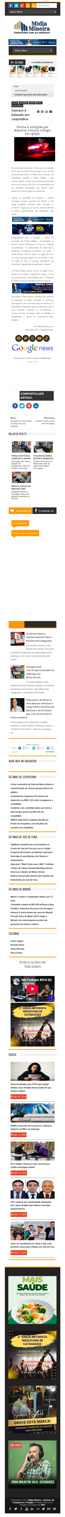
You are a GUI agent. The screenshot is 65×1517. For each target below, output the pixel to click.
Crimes (15, 103)
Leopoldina (23, 103)
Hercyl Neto (16, 953)
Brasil (13, 1054)
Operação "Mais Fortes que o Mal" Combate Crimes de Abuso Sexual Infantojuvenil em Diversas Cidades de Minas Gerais (32, 868)
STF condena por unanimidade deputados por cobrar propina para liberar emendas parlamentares (31, 1205)
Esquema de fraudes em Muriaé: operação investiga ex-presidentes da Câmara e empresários (32, 856)
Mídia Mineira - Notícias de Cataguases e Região (33, 1501)
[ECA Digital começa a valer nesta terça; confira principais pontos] (32, 1145)
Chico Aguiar (17, 941)
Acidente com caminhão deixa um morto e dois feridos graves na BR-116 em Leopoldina (31, 812)
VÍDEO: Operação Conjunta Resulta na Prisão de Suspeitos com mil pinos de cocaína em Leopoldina (29, 824)
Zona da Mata (21, 91)
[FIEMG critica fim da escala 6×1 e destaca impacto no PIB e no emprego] (32, 1106)
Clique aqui (32, 361)
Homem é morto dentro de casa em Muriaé (32, 912)
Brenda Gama (17, 945)
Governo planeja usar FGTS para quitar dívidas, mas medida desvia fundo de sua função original (31, 1087)
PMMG (32, 103)
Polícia (39, 103)
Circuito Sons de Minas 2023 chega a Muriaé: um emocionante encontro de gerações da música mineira (29, 920)
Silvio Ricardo (17, 949)
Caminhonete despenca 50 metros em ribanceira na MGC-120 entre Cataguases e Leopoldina (32, 800)
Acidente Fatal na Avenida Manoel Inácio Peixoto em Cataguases (39, 637)
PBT (43, 1505)
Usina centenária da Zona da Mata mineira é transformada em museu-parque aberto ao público (32, 788)
